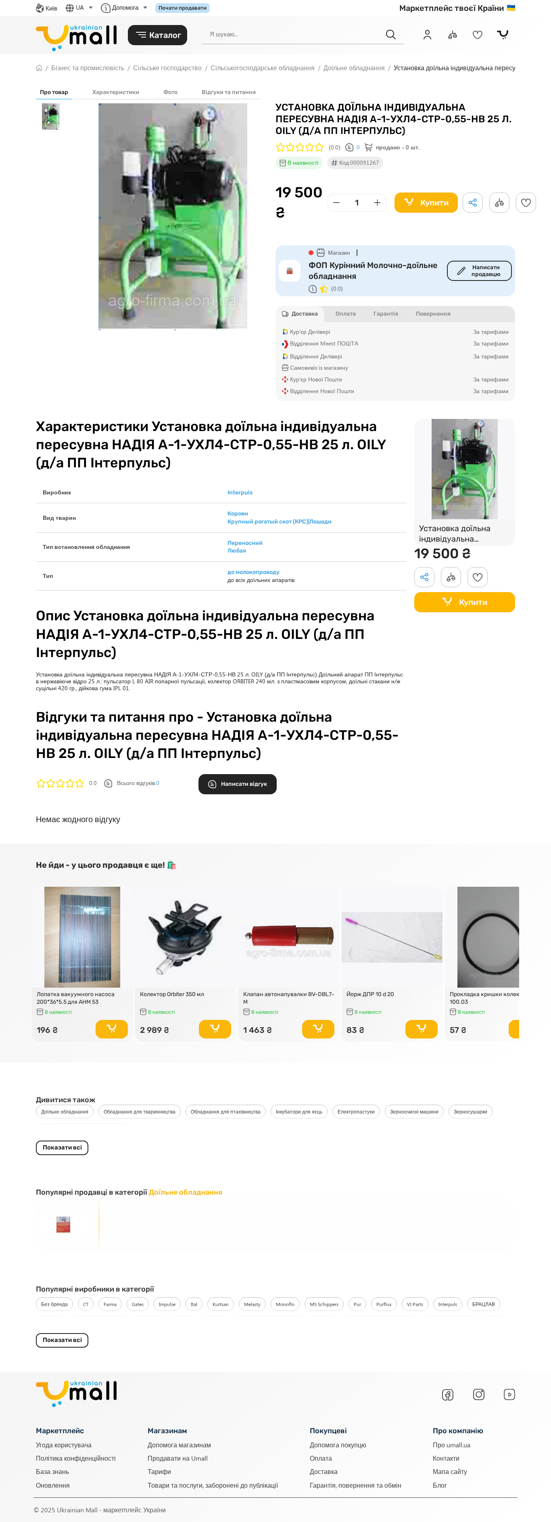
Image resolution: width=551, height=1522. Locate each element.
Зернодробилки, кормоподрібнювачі (82, 1130)
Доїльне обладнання (64, 1111)
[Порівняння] (452, 35)
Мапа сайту (450, 1472)
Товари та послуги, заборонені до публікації (213, 1485)
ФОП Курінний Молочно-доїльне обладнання (373, 270)
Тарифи (159, 1472)
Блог (440, 1485)
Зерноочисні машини (414, 1111)
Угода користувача (64, 1444)
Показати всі (62, 1147)
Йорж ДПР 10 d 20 (370, 994)
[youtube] (509, 1394)
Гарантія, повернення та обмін (355, 1485)
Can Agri (50, 1322)
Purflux (384, 1304)
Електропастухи (356, 1111)
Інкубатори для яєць (299, 1111)
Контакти (446, 1458)
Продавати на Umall (178, 1458)
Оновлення (53, 1485)
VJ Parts (415, 1304)
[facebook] (448, 1395)
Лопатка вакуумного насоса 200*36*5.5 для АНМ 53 (76, 998)
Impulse (167, 1304)
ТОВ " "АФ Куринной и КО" (268, 1322)
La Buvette (149, 1322)
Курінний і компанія (450, 1322)
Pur (357, 1304)
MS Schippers (324, 1304)
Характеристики (115, 92)
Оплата (321, 1458)
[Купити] (112, 1029)
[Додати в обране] (526, 203)
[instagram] (478, 1394)
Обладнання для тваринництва (139, 1111)
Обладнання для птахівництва (226, 1111)
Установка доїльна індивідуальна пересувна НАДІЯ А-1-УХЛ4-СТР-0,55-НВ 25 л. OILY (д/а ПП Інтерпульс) (463, 534)
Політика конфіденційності (76, 1458)
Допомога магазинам (179, 1444)
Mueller (215, 1322)
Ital (194, 1304)
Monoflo (285, 1304)
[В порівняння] (123, 908)
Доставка (324, 1472)
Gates (138, 1304)
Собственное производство (380, 1322)
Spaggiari (323, 1322)
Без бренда (54, 1304)
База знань (52, 1472)
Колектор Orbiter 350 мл (172, 994)
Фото (170, 92)
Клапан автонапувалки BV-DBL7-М (288, 998)
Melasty (252, 1304)
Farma (110, 1304)
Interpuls (447, 1304)
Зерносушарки (470, 1111)
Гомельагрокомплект (98, 1322)
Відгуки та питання (229, 92)
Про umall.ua (451, 1444)
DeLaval (183, 1322)
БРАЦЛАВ (483, 1304)
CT (85, 1304)
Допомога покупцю (338, 1444)
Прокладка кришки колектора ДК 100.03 (495, 998)
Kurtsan (221, 1304)
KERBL (494, 1322)
